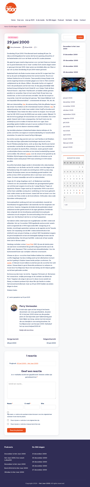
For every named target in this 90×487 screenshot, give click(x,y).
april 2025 (67, 135)
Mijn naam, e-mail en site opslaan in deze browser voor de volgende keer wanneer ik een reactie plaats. (29, 415)
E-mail (28, 403)
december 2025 (69, 102)
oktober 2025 (68, 110)
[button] (26, 330)
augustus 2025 (68, 118)
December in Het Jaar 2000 (71, 47)
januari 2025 (67, 147)
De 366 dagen (13, 26)
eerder (28, 154)
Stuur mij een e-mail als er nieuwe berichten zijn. (25, 424)
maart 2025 (67, 139)
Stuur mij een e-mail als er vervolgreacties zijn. (25, 420)
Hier (24, 104)
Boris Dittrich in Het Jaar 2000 (16, 468)
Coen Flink (29, 244)
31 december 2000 (70, 54)
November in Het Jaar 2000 (14, 464)
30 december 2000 (70, 60)
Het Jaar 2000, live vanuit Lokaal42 (14, 459)
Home (6, 26)
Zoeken (80, 37)
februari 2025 (68, 143)
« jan (66, 204)
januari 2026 (67, 98)
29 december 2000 (70, 66)
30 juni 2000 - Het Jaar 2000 (27, 363)
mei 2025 (66, 131)
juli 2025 (66, 122)
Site (42, 403)
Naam (10, 403)
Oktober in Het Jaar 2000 (14, 472)
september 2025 (69, 114)
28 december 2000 (70, 72)
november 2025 (69, 106)
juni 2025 (66, 127)
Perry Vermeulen (28, 306)
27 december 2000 (39, 470)
